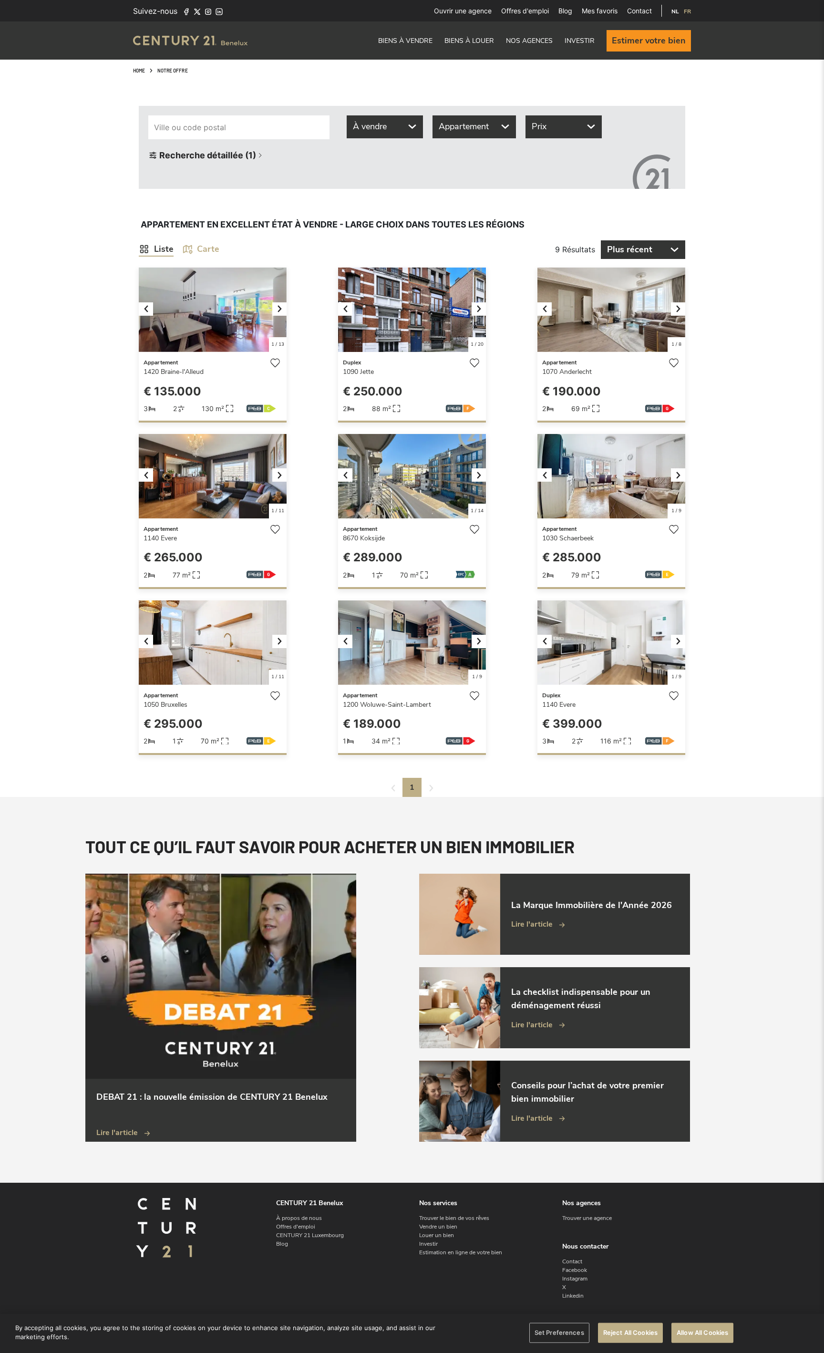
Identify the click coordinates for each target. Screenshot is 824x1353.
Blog (565, 11)
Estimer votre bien (649, 40)
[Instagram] (208, 11)
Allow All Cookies (702, 1332)
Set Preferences (559, 1332)
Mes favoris (600, 11)
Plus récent (629, 249)
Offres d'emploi (525, 11)
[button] (150, 310)
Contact (639, 11)
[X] (197, 11)
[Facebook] (186, 11)
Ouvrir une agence (463, 11)
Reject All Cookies (630, 1332)
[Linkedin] (219, 11)
